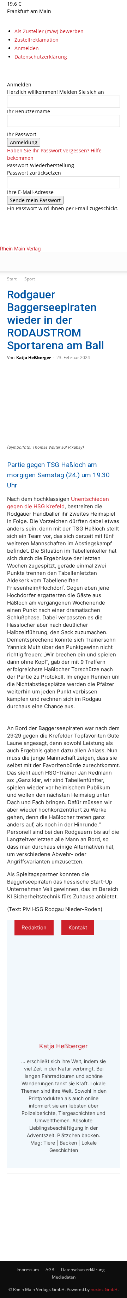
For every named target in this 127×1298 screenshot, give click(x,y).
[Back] (9, 77)
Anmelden (26, 48)
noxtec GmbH (104, 1289)
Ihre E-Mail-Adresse (30, 192)
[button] (12, 261)
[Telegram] (64, 1201)
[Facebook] (9, 69)
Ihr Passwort (21, 134)
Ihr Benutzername (28, 111)
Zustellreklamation (36, 39)
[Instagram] (15, 69)
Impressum (28, 1270)
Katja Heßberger (33, 357)
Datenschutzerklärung (40, 56)
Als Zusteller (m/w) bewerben (49, 31)
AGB (50, 1270)
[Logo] (52, 295)
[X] (20, 69)
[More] (88, 1201)
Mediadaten (63, 1277)
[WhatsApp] (41, 1201)
